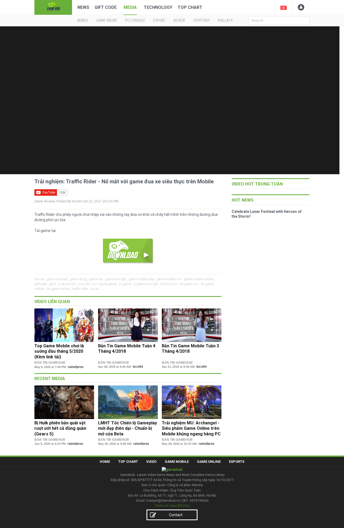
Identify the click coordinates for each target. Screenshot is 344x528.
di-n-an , (40, 279)
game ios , (97, 279)
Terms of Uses (166, 506)
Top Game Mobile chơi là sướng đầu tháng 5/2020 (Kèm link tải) (59, 351)
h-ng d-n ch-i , (68, 284)
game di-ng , (79, 279)
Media (130, 7)
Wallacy (225, 20)
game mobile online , (199, 279)
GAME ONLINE (106, 20)
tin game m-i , (190, 284)
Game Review (44, 201)
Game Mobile (177, 462)
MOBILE (82, 20)
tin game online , (59, 289)
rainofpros (76, 367)
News (83, 7)
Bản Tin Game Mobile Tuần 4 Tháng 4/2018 (126, 348)
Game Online (209, 462)
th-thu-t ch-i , (170, 284)
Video (151, 462)
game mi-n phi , (116, 279)
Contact (175, 515)
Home (105, 462)
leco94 (77, 201)
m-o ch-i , (85, 284)
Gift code (106, 7)
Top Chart (190, 7)
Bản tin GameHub (49, 363)
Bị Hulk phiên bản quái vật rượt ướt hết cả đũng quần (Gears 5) (60, 428)
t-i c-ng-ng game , (106, 284)
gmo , (53, 284)
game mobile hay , (142, 279)
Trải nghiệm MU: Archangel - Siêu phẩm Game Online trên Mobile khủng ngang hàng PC (191, 428)
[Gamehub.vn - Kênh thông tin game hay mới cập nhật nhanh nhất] (53, 7)
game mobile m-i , (170, 279)
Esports (236, 462)
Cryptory (201, 20)
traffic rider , (81, 289)
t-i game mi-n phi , (147, 284)
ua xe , (95, 289)
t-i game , (126, 284)
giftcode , (41, 284)
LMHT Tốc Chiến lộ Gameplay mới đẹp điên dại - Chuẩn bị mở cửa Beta (127, 428)
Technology (158, 7)
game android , (58, 279)
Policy (184, 506)
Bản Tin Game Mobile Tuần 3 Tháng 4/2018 (190, 348)
